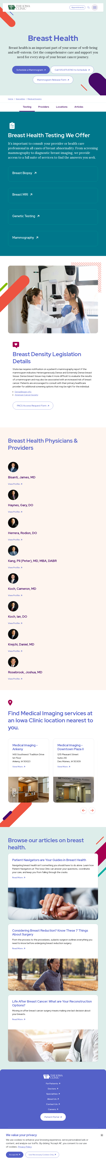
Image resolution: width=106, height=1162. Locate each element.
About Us (51, 1099)
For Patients (52, 1083)
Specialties (52, 1094)
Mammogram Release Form (51, 79)
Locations (61, 106)
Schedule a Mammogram (29, 69)
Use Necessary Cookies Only (41, 1154)
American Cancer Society (26, 395)
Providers (43, 106)
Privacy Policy (25, 1146)
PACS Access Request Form (32, 405)
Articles (78, 106)
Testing (27, 106)
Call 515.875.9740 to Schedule (71, 69)
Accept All (13, 1154)
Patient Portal (51, 1116)
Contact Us (52, 1104)
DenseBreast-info (23, 391)
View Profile (14, 484)
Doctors (52, 1088)
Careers (52, 1109)
